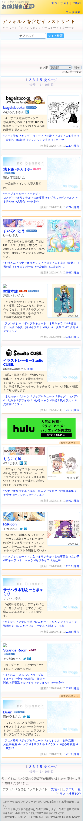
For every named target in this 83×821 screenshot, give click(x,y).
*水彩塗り (9, 621)
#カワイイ (27, 682)
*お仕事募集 (66, 491)
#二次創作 (55, 266)
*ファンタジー (12, 323)
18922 (69, 500)
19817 (69, 272)
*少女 (20, 263)
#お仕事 (56, 560)
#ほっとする (37, 626)
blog (30, 368)
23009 (69, 336)
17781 (69, 566)
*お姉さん (9, 263)
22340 (69, 688)
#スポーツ (58, 140)
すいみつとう (14, 231)
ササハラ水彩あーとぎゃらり (23, 592)
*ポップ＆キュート (15, 193)
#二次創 (70, 327)
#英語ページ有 (55, 626)
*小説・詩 (22, 327)
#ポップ (23, 744)
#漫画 (46, 140)
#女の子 (74, 556)
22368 (69, 631)
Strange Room (15, 650)
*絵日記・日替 (33, 678)
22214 (69, 207)
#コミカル (9, 400)
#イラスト (35, 327)
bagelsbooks (13, 108)
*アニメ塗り (11, 135)
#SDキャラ (9, 560)
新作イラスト (60, 3)
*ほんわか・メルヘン (16, 396)
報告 (76, 145)
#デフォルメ (34, 140)
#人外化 (20, 201)
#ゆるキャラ (41, 400)
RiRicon (10, 524)
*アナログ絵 (24, 621)
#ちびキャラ (42, 560)
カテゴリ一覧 (72, 789)
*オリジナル (23, 197)
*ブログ (58, 135)
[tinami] (25, 463)
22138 (69, 754)
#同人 (46, 327)
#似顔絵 (20, 140)
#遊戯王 (71, 263)
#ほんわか (22, 626)
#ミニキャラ (25, 560)
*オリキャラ (33, 263)
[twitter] (21, 529)
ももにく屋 (12, 459)
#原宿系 (15, 682)
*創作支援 (67, 740)
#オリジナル (20, 494)
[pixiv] (27, 112)
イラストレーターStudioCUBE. (23, 362)
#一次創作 (33, 201)
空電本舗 (10, 291)
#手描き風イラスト (62, 400)
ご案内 (76, 3)
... (63, 266)
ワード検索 (73, 12)
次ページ (50, 80)
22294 (69, 145)
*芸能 (48, 135)
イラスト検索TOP (69, 793)
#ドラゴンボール (23, 266)
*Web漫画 (70, 135)
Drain (7, 712)
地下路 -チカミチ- (17, 169)
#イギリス (52, 197)
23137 (69, 410)
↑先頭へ (54, 789)
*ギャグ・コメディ (31, 135)
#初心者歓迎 (67, 744)
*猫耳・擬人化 (37, 491)
